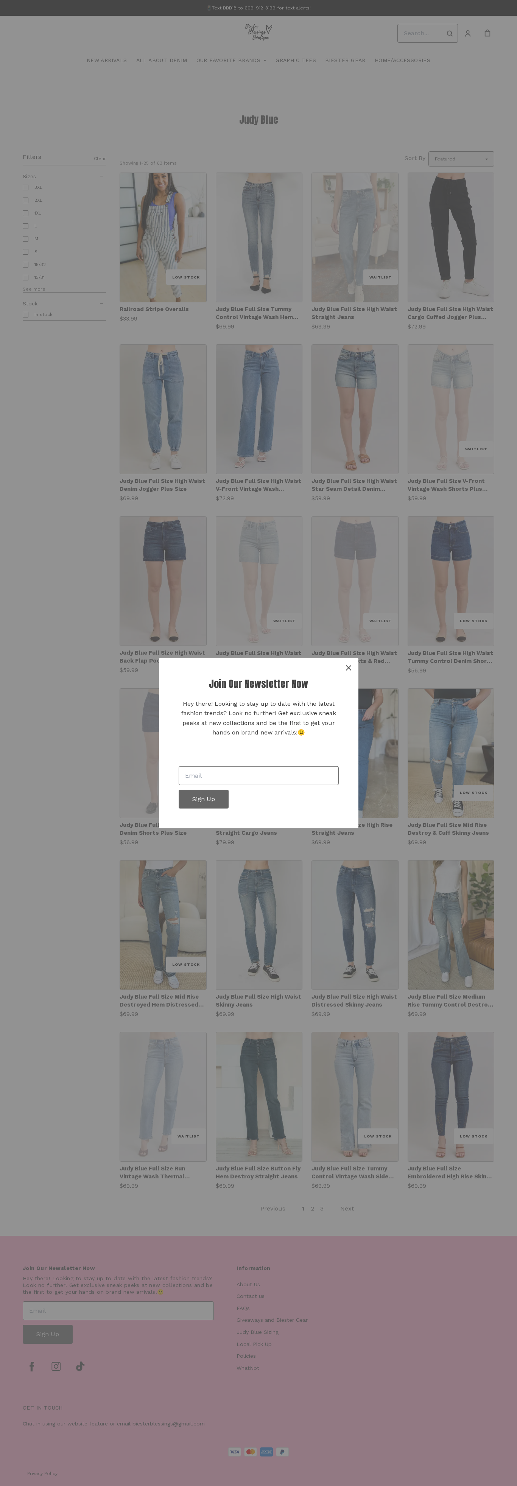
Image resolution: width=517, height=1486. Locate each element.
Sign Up (203, 799)
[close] (348, 667)
